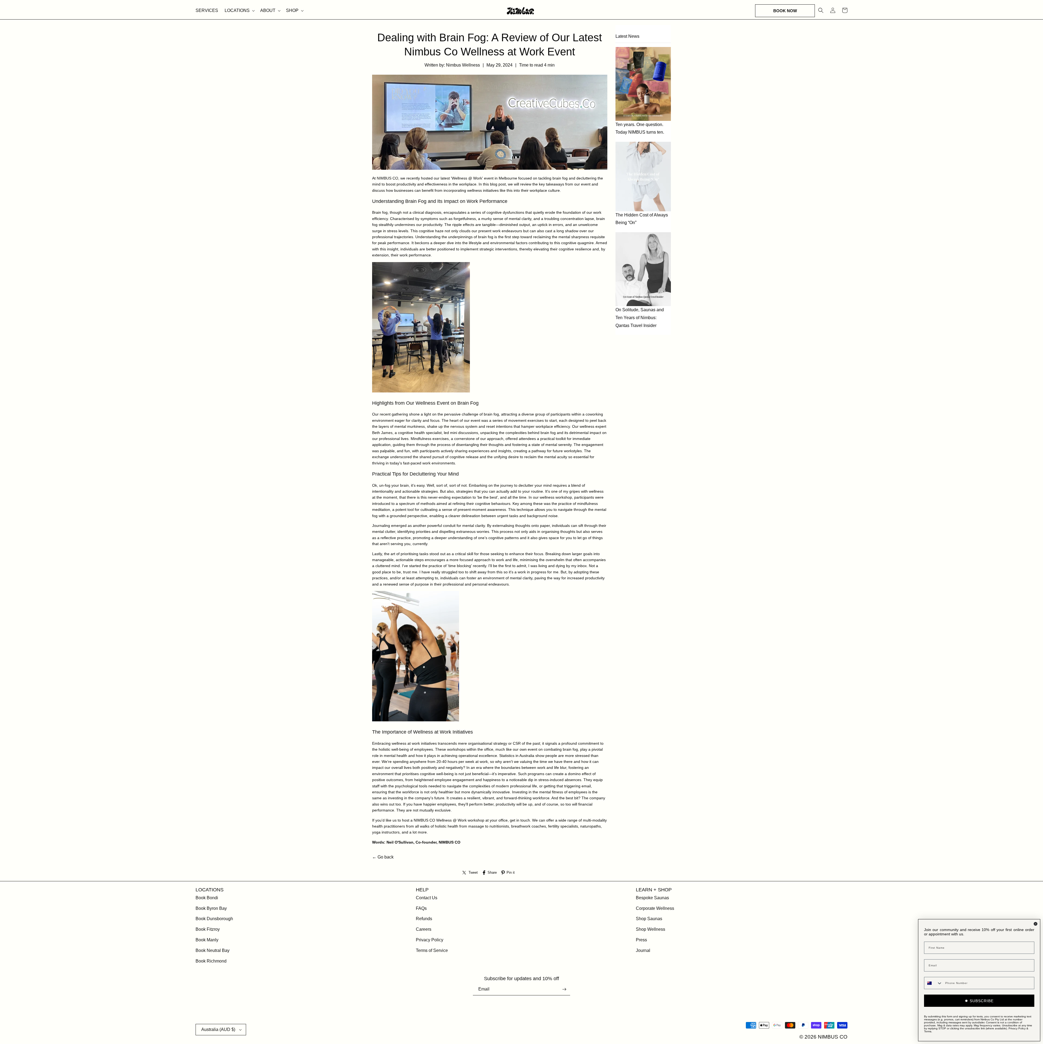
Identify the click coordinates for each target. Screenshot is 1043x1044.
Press (641, 940)
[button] (239, 11)
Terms (927, 1031)
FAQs (421, 908)
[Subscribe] (564, 989)
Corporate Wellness (655, 908)
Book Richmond (211, 961)
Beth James (382, 432)
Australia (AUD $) (218, 1029)
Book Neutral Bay (213, 950)
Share (492, 872)
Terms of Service (432, 950)
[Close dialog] (1035, 924)
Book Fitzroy (208, 929)
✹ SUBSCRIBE (979, 1001)
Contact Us (426, 897)
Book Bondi (207, 897)
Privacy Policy (429, 940)
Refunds (424, 918)
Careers (423, 929)
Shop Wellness (650, 929)
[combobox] (933, 983)
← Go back (383, 857)
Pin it (511, 872)
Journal (643, 950)
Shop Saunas (649, 918)
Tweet (473, 872)
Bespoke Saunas (652, 897)
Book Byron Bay (211, 908)
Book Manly (207, 940)
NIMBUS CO (387, 178)
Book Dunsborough (214, 918)
